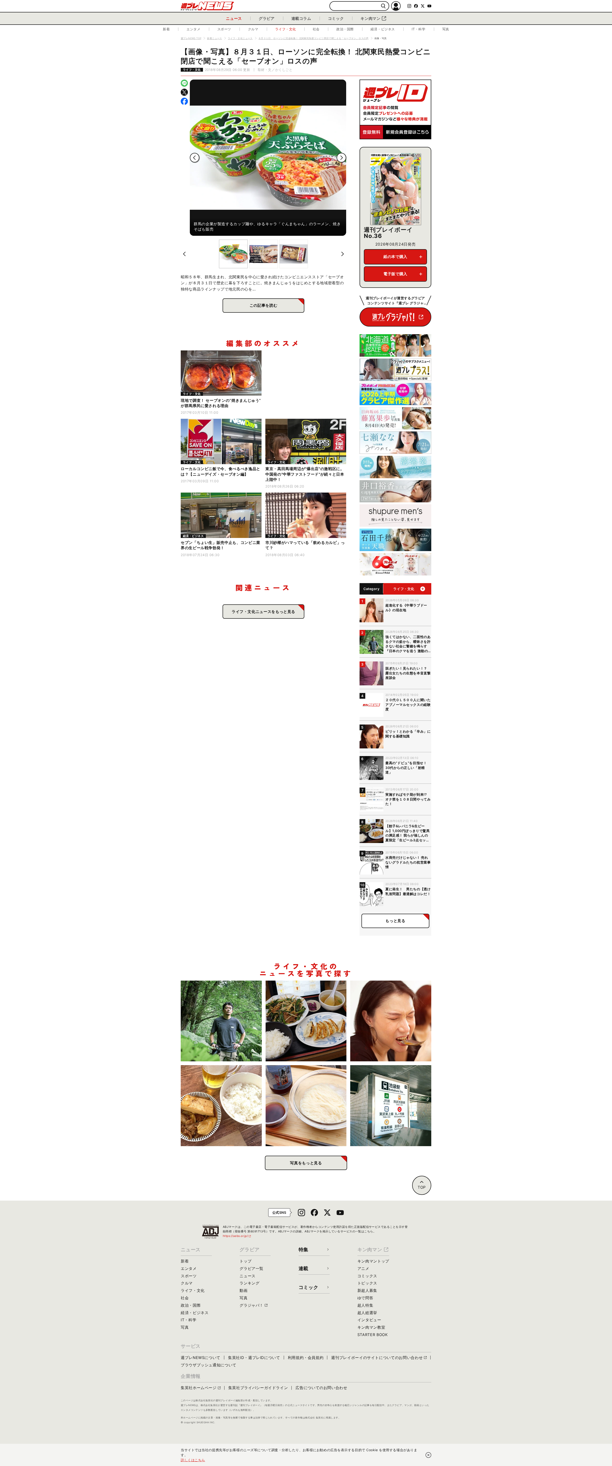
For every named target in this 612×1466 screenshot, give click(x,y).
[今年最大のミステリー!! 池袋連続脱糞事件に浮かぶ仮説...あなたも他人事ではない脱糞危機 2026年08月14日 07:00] (390, 1105)
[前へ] (194, 157)
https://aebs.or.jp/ (237, 1236)
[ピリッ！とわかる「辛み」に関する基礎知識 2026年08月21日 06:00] (390, 1021)
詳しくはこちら (193, 1460)
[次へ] (341, 157)
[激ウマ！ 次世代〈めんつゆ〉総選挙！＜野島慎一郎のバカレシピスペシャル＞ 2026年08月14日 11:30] (306, 1105)
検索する (383, 6)
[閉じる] (428, 1455)
